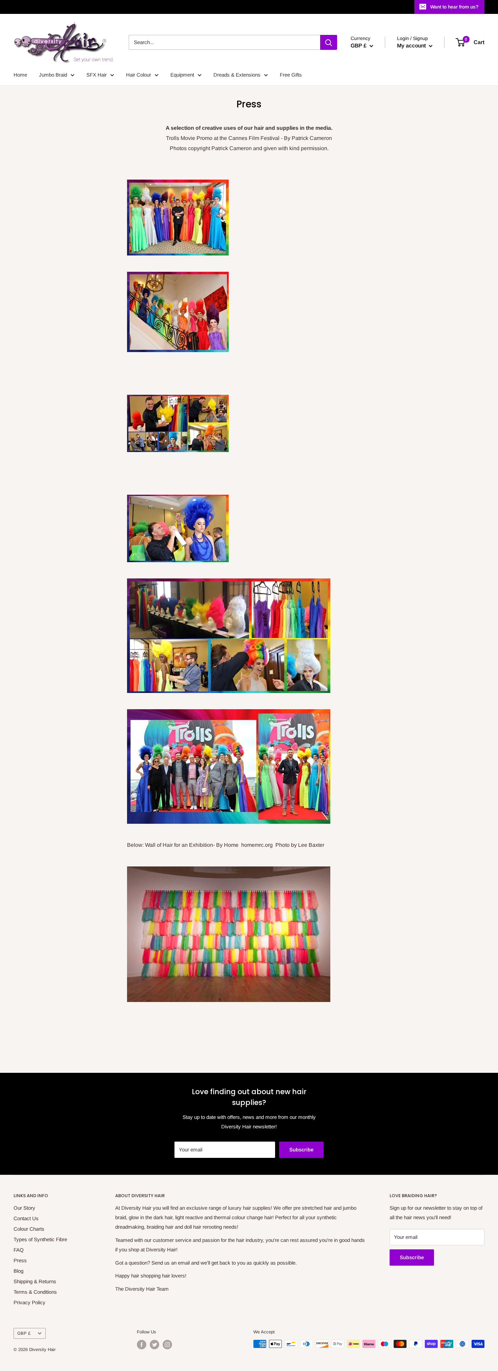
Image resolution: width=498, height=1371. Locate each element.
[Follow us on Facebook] (141, 1344)
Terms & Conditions (35, 1292)
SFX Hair (96, 75)
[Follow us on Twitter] (154, 1344)
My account (412, 46)
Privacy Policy (29, 1302)
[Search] (328, 42)
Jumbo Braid (53, 75)
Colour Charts (29, 1229)
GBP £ (23, 1333)
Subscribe (301, 1149)
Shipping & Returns (35, 1281)
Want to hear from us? (454, 6)
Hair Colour (138, 75)
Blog (18, 1271)
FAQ (19, 1250)
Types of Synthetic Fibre (40, 1239)
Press (20, 1260)
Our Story (24, 1208)
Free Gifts (291, 75)
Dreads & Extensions (237, 75)
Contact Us (26, 1218)
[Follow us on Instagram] (167, 1344)
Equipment (182, 75)
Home (20, 75)
